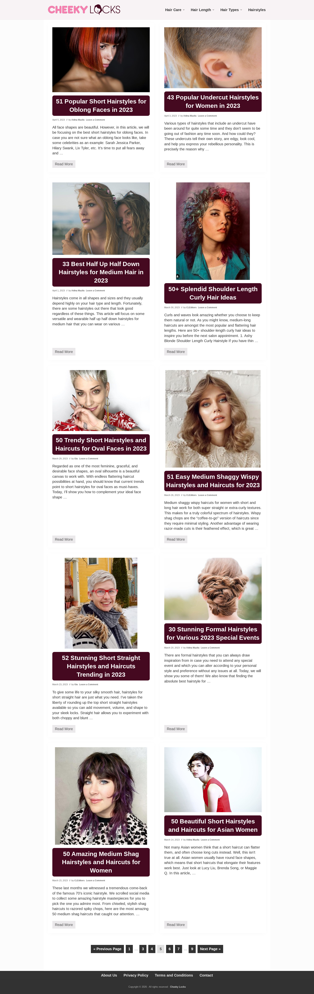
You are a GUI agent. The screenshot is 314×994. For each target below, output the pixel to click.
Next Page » (210, 950)
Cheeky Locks (178, 986)
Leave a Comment (95, 120)
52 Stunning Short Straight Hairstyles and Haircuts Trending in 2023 (101, 666)
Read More (64, 165)
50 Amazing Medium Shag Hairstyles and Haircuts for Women (101, 862)
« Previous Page (107, 950)
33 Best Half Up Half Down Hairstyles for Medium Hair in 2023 (101, 272)
